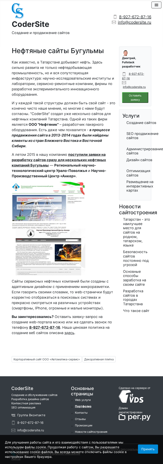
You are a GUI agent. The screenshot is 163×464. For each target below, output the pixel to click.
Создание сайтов (141, 123)
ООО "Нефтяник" (44, 124)
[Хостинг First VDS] (132, 396)
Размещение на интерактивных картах (139, 186)
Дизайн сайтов (139, 160)
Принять (148, 449)
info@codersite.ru (134, 22)
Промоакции (83, 425)
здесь (69, 333)
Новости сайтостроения (91, 431)
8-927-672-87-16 (135, 17)
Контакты (81, 412)
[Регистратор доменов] (134, 417)
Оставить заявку (135, 97)
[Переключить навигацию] (156, 5)
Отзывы (80, 419)
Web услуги (83, 400)
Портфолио (83, 406)
